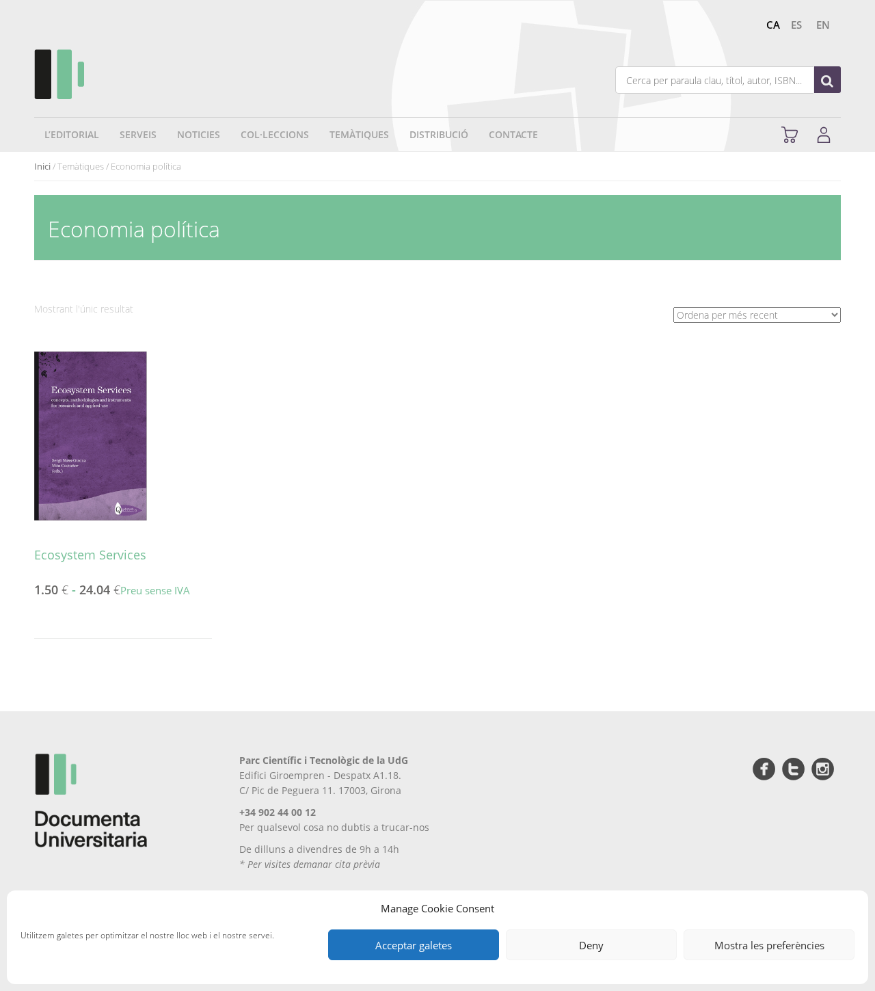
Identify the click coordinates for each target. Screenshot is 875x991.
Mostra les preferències (769, 945)
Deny (591, 945)
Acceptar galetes (413, 945)
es (796, 24)
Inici (42, 166)
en (823, 24)
